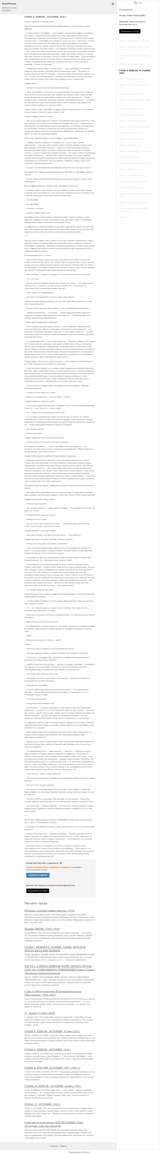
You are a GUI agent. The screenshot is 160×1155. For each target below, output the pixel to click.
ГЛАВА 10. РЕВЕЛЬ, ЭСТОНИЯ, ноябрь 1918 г (53, 1086)
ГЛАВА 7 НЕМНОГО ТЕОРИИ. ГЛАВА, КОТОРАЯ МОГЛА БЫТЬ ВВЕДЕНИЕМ (54, 948)
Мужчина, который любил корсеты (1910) (49, 910)
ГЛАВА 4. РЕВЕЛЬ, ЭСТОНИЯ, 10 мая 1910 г (52, 1031)
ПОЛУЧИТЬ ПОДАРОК (37, 875)
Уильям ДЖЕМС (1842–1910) (42, 928)
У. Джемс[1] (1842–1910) (39, 1013)
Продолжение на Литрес (130, 31)
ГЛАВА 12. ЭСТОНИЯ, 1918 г (42, 1104)
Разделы (63, 1146)
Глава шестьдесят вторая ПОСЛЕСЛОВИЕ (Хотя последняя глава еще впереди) (53, 1124)
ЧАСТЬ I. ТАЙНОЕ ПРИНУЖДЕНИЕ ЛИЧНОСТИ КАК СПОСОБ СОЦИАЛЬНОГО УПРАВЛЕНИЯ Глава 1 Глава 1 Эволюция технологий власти (59, 969)
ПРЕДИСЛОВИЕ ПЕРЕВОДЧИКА (132, 15)
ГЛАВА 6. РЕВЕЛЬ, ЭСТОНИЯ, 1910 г (47, 1049)
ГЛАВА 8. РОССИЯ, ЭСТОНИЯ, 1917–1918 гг (52, 1067)
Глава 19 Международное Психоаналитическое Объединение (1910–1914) (52, 992)
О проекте (54, 1146)
